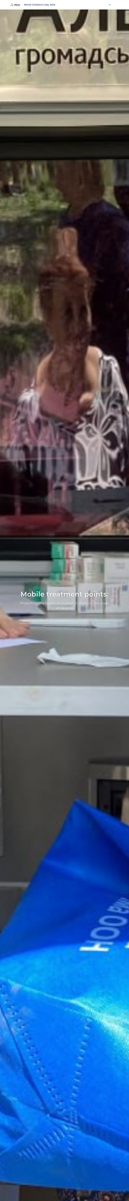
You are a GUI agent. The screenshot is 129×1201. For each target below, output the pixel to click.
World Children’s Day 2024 (39, 4)
